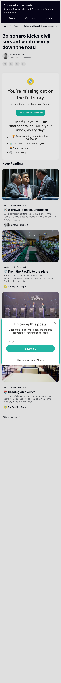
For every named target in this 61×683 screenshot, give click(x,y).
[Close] (55, 323)
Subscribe (30, 348)
